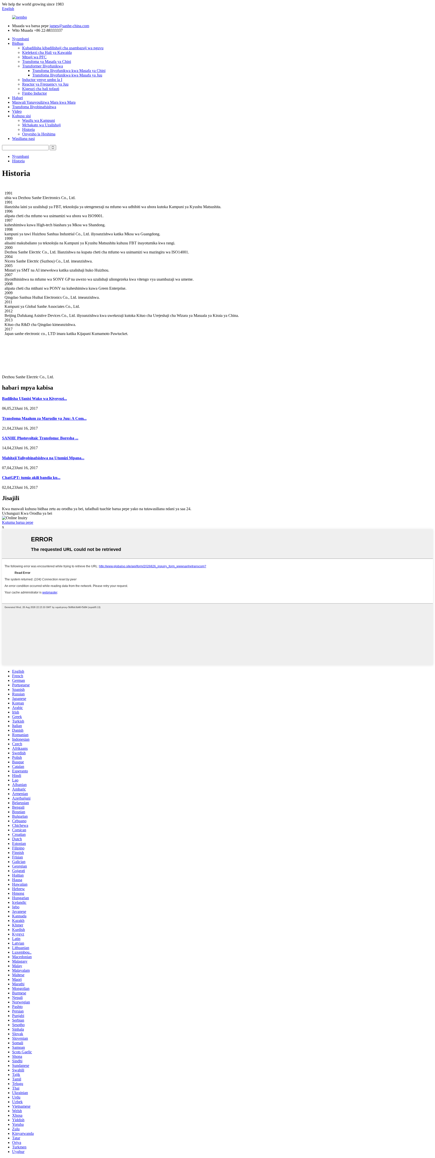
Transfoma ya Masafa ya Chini (46, 61)
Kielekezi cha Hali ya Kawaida (47, 52)
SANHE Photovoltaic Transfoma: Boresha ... (40, 438)
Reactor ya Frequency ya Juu (45, 84)
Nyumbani (20, 39)
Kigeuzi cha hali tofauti (40, 89)
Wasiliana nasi (23, 138)
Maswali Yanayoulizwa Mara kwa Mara (44, 102)
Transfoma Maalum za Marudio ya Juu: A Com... (44, 418)
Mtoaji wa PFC (34, 57)
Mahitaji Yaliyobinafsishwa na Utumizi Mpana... (43, 458)
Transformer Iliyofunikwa (42, 66)
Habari (17, 98)
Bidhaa (17, 43)
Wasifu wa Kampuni (38, 120)
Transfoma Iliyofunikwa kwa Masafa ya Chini (68, 70)
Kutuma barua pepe (17, 522)
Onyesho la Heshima (38, 134)
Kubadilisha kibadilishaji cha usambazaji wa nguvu (62, 48)
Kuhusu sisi (21, 116)
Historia (28, 129)
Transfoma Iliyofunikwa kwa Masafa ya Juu (67, 75)
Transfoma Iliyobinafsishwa (34, 107)
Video (17, 111)
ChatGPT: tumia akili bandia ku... (31, 477)
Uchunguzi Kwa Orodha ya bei (27, 513)
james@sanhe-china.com (69, 26)
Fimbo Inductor (34, 93)
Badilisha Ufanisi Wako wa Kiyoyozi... (34, 398)
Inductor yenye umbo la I (42, 80)
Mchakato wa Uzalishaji (41, 125)
